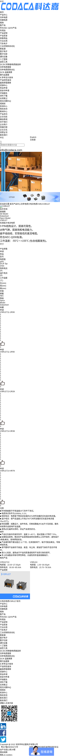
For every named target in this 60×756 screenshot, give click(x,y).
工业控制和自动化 (7, 46)
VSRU (40, 204)
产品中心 (3, 15)
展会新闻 (3, 119)
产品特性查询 (5, 80)
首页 (2, 12)
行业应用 (3, 41)
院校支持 (3, 109)
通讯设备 (3, 57)
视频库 (3, 104)
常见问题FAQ (5, 101)
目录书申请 (4, 91)
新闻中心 (3, 111)
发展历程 (3, 127)
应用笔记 (3, 98)
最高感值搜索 (5, 83)
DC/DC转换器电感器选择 (10, 64)
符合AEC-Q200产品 (8, 28)
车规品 (3, 31)
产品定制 (3, 33)
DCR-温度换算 (6, 72)
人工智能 (3, 59)
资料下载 (3, 96)
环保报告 (3, 93)
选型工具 (3, 62)
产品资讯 (3, 114)
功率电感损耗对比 (7, 70)
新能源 (3, 49)
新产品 (3, 25)
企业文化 (3, 130)
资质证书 (3, 132)
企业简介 (3, 125)
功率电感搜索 (5, 67)
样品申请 (3, 88)
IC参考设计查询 (6, 78)
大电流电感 (32, 204)
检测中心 (3, 106)
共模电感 (3, 20)
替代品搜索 (4, 75)
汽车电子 (3, 44)
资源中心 (3, 85)
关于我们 (3, 122)
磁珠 (2, 23)
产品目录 (3, 36)
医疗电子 (3, 51)
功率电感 (3, 17)
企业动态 (3, 117)
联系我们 (3, 135)
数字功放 (3, 54)
